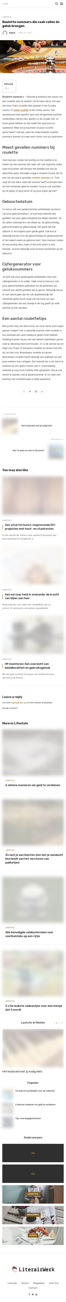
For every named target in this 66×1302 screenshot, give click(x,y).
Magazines (39, 1283)
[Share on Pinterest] (36, 392)
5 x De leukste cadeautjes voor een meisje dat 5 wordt (33, 1007)
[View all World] (33, 1153)
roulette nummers (41, 177)
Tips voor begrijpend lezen (28, 1118)
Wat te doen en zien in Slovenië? (29, 450)
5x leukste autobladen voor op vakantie (35, 1091)
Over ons (54, 1283)
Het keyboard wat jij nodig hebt (36, 425)
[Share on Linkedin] (42, 392)
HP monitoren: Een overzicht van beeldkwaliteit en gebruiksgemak (27, 665)
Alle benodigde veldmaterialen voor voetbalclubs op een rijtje (29, 934)
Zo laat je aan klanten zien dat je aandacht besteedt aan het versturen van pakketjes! (34, 858)
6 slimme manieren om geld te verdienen (32, 785)
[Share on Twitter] (30, 392)
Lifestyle (7, 17)
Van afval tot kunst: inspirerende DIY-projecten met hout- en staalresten (30, 526)
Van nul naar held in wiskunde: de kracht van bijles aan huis (32, 596)
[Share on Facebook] (24, 392)
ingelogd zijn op (18, 702)
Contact (33, 1288)
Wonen (25, 1283)
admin (12, 33)
